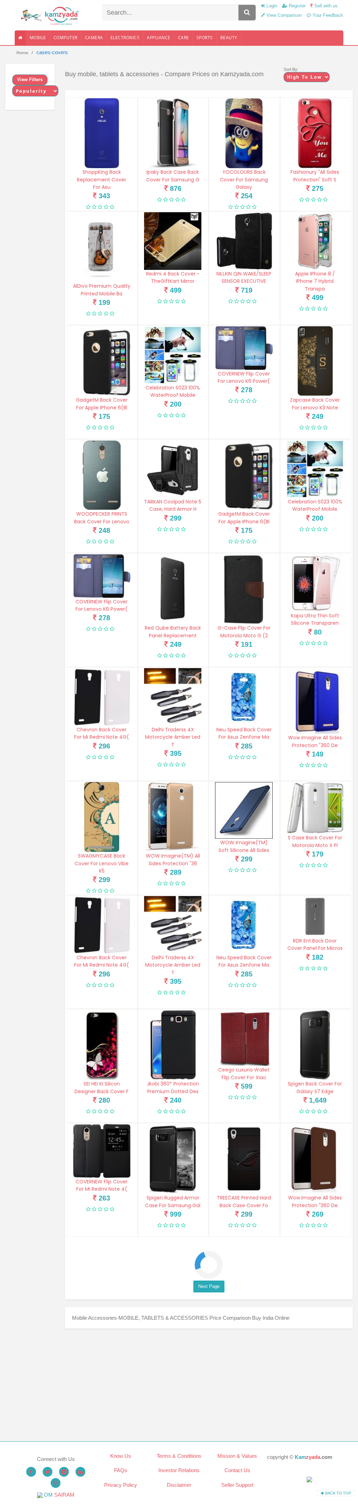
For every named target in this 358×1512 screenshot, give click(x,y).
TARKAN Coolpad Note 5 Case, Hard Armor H (172, 505)
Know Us (120, 1456)
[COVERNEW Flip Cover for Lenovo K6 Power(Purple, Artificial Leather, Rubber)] (243, 348)
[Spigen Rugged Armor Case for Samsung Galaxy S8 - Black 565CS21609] (172, 1159)
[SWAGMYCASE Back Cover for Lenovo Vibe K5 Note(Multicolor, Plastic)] (101, 817)
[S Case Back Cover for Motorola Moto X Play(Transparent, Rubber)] (315, 808)
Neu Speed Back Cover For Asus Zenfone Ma (244, 733)
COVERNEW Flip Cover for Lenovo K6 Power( (244, 377)
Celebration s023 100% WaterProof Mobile (172, 391)
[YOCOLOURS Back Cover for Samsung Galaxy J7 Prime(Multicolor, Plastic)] (243, 133)
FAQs (120, 1470)
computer (65, 38)
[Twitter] (47, 1472)
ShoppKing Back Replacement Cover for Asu (101, 180)
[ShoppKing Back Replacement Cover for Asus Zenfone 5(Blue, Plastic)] (101, 133)
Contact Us (237, 1470)
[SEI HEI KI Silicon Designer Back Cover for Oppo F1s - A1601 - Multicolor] (101, 1045)
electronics (125, 38)
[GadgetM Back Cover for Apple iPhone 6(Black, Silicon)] (101, 361)
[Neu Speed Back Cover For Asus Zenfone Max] (243, 696)
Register (296, 5)
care (183, 38)
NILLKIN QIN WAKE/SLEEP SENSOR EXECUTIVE (243, 277)
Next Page (209, 1286)
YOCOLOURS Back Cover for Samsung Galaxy (244, 180)
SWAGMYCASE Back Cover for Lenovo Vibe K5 (101, 863)
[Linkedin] (80, 1472)
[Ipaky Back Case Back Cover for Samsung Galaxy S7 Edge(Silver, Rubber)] (172, 133)
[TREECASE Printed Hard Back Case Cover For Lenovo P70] (243, 1159)
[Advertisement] (209, 1385)
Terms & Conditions (179, 1456)
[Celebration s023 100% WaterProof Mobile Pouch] (172, 355)
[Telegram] (64, 1472)
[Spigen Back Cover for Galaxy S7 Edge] (315, 1045)
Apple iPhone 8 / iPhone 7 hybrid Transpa (315, 281)
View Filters (30, 79)
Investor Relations (179, 1470)
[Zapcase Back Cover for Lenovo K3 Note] (315, 361)
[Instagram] (55, 1483)
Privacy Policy (120, 1485)
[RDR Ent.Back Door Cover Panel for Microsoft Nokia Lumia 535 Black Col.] (315, 916)
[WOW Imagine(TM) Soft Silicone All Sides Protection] (243, 810)
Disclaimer (179, 1485)
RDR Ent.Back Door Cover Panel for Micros (315, 944)
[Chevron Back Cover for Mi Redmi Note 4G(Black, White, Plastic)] (101, 696)
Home (22, 53)
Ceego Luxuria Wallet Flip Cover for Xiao (244, 1073)
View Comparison (283, 15)
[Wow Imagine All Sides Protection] (315, 701)
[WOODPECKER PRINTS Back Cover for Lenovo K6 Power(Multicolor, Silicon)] (101, 475)
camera (94, 38)
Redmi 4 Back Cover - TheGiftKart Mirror (173, 277)
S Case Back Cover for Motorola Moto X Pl (315, 841)
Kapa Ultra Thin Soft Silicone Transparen (315, 619)
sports (204, 38)
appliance (159, 38)
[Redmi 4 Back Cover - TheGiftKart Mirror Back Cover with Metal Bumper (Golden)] (172, 241)
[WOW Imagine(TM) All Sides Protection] (172, 817)
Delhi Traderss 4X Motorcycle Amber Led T (172, 737)
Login (271, 5)
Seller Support (237, 1485)
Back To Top (337, 1493)
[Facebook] (31, 1472)
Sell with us (325, 5)
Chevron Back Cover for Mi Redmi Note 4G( (101, 733)
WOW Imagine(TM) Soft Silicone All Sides (244, 846)
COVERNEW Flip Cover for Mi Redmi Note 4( (102, 1185)
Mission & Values (237, 1456)
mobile (38, 38)
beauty (228, 38)
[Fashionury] (315, 133)
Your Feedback (327, 15)
